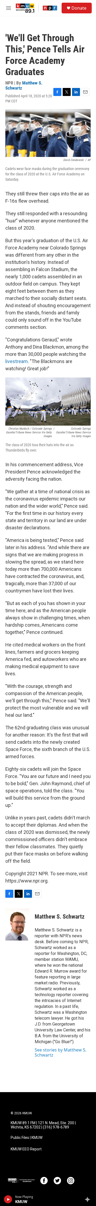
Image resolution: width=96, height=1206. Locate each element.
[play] (8, 1199)
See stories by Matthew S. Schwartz (60, 1052)
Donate (78, 8)
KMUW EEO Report (26, 1149)
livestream (16, 361)
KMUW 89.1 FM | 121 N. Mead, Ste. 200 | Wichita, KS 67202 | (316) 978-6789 (43, 1125)
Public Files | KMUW (26, 1138)
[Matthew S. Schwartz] (17, 924)
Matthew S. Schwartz (23, 85)
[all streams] (89, 1199)
